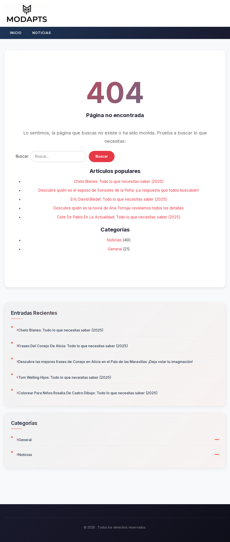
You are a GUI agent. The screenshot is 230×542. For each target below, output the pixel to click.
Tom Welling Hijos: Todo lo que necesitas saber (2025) (64, 377)
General (115, 249)
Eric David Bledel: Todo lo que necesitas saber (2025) (119, 199)
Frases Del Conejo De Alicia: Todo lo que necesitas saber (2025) (73, 346)
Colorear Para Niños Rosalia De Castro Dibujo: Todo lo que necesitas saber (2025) (87, 393)
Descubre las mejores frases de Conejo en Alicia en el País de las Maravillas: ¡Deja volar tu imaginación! (105, 361)
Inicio (16, 33)
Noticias (41, 33)
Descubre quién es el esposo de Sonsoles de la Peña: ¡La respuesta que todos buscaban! (118, 190)
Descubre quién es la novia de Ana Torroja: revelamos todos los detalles (118, 208)
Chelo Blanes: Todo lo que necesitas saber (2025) (119, 181)
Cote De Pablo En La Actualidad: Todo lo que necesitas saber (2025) (118, 217)
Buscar (101, 156)
